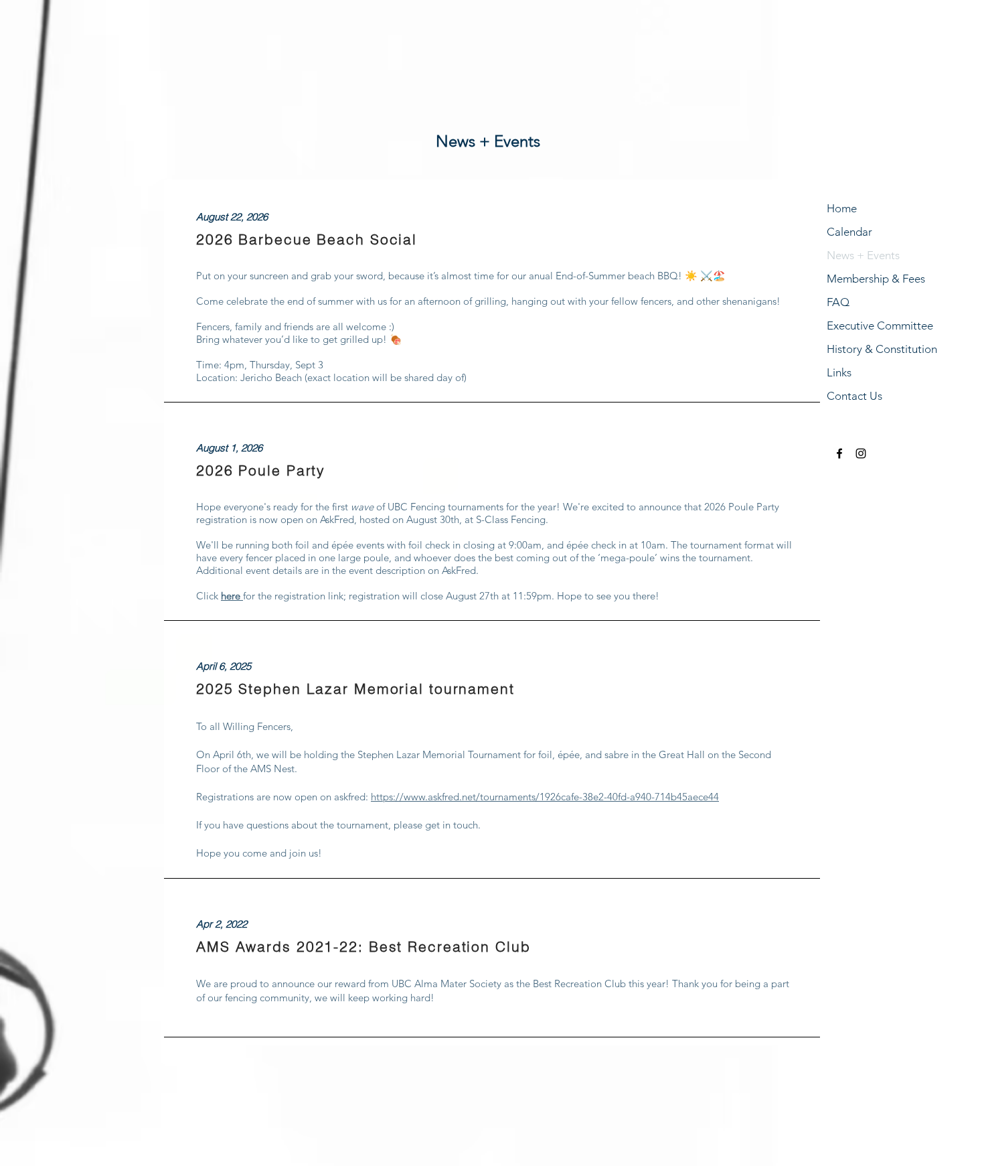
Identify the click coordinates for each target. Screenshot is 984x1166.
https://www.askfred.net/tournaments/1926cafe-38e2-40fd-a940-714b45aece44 (545, 796)
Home (842, 208)
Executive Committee (880, 325)
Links (839, 372)
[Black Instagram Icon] (861, 453)
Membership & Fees (876, 278)
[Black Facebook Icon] (839, 453)
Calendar (849, 231)
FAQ (838, 302)
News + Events (863, 255)
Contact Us (854, 396)
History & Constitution (882, 349)
